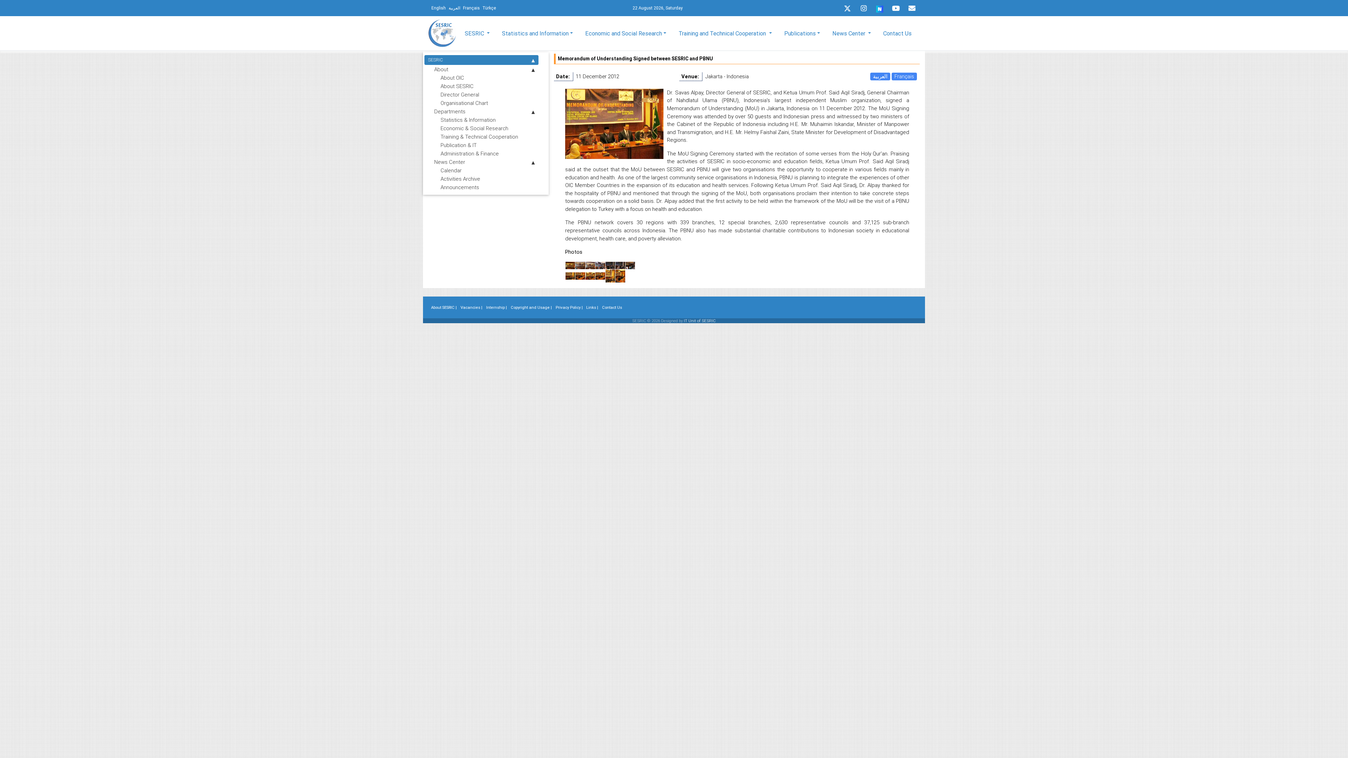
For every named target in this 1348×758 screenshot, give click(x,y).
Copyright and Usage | (531, 307)
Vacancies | (471, 307)
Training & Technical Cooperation (479, 136)
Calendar (451, 170)
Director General (460, 94)
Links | (592, 307)
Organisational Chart (464, 103)
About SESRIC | (444, 307)
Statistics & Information (468, 120)
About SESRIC (457, 86)
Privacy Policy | (569, 307)
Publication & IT (459, 145)
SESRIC (435, 60)
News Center (449, 162)
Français (904, 76)
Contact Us (897, 33)
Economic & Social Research (474, 128)
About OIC (452, 77)
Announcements (460, 187)
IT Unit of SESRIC (700, 320)
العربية (880, 76)
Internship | (496, 307)
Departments (449, 111)
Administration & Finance (470, 153)
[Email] (912, 8)
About (441, 69)
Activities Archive (460, 178)
